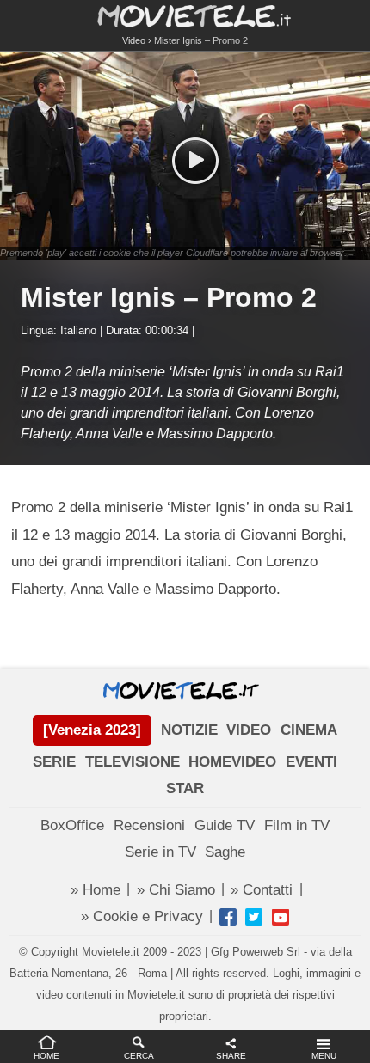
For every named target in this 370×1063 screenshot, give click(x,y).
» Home (95, 890)
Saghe (225, 852)
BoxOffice (72, 825)
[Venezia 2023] (92, 730)
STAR (185, 788)
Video (133, 40)
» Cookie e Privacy (142, 916)
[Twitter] (253, 917)
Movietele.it (185, 15)
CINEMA (309, 730)
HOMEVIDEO (232, 762)
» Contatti (262, 890)
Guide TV (224, 825)
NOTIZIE (189, 730)
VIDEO (248, 730)
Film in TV (297, 825)
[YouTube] (280, 917)
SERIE (54, 762)
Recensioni (149, 825)
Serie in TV (160, 852)
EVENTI (311, 762)
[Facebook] (228, 917)
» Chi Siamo (176, 890)
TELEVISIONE (132, 762)
